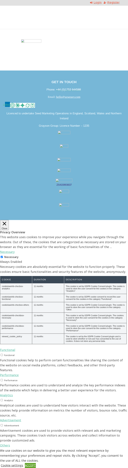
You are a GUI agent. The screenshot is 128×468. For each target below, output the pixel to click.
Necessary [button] (7, 252)
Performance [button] (9, 375)
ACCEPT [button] (30, 465)
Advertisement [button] (10, 420)
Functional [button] (7, 350)
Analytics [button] (6, 395)
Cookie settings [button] (12, 465)
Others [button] (5, 445)
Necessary (11, 257)
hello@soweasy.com (68, 96)
